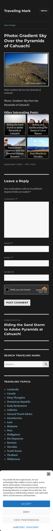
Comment (11, 199)
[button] (48, 474)
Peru (9, 430)
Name (8, 243)
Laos (10, 422)
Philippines (13, 434)
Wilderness (13, 459)
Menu (44, 11)
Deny (26, 511)
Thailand (12, 455)
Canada (11, 393)
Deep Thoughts (16, 397)
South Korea (14, 450)
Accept (26, 503)
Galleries (12, 409)
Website (9, 272)
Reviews (11, 442)
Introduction (14, 418)
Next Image (9, 25)
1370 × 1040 (30, 164)
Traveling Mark (17, 11)
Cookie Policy (19, 527)
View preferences (26, 520)
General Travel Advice (19, 414)
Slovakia (12, 446)
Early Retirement (17, 405)
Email (8, 257)
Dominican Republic (18, 401)
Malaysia (12, 426)
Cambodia (13, 389)
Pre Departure (15, 438)
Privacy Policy (32, 527)
